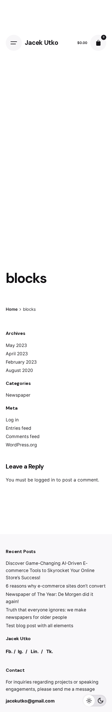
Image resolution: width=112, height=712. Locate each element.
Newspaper (18, 395)
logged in (44, 480)
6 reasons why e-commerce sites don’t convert (56, 586)
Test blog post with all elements (39, 625)
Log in (12, 420)
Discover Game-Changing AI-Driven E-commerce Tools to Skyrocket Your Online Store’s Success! (50, 570)
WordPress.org (21, 445)
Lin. (35, 651)
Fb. (9, 651)
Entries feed (18, 428)
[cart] (98, 43)
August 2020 (19, 370)
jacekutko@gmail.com (30, 701)
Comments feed (23, 436)
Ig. (20, 651)
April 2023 (17, 353)
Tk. (49, 651)
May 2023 (16, 345)
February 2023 (21, 362)
